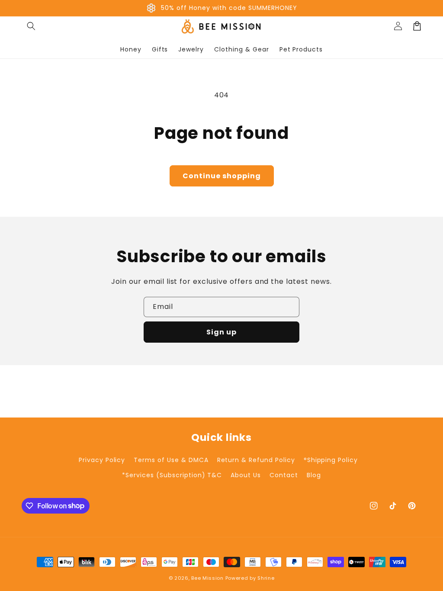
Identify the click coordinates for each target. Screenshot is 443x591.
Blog (314, 475)
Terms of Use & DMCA (171, 460)
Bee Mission (207, 578)
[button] (31, 25)
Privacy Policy (102, 460)
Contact (284, 475)
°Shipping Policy (331, 460)
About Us (246, 475)
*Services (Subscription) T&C (172, 475)
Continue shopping (222, 176)
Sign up (221, 332)
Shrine (265, 578)
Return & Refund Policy (256, 460)
